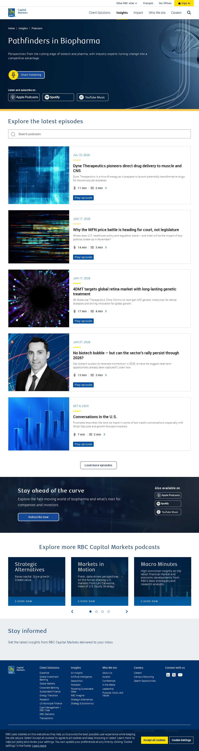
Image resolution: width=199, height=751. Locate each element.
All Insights (77, 673)
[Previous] (72, 612)
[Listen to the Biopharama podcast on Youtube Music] (92, 97)
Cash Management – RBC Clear (50, 709)
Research (44, 699)
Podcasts (37, 28)
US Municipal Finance (51, 703)
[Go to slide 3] (102, 611)
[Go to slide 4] (108, 611)
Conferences (108, 681)
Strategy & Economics (82, 703)
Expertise (44, 673)
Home (11, 28)
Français (148, 3)
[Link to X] (174, 674)
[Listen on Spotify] (58, 97)
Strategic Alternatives (82, 699)
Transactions (46, 718)
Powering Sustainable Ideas (82, 690)
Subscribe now (38, 517)
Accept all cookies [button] (154, 740)
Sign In (185, 3)
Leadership (108, 689)
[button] (99, 12)
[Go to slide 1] (90, 611)
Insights (23, 28)
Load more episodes (98, 465)
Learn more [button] (39, 745)
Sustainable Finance (50, 691)
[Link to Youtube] (180, 674)
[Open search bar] (189, 12)
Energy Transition (49, 695)
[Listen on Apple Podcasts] (24, 97)
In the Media (108, 684)
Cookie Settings (181, 740)
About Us (107, 673)
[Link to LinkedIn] (168, 674)
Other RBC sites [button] (125, 3)
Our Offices (165, 3)
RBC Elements (47, 714)
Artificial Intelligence (81, 676)
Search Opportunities (145, 681)
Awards (106, 676)
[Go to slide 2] (96, 611)
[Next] (127, 612)
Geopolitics (77, 681)
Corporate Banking (49, 687)
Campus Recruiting (144, 676)
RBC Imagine (77, 695)
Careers (138, 673)
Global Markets (47, 683)
